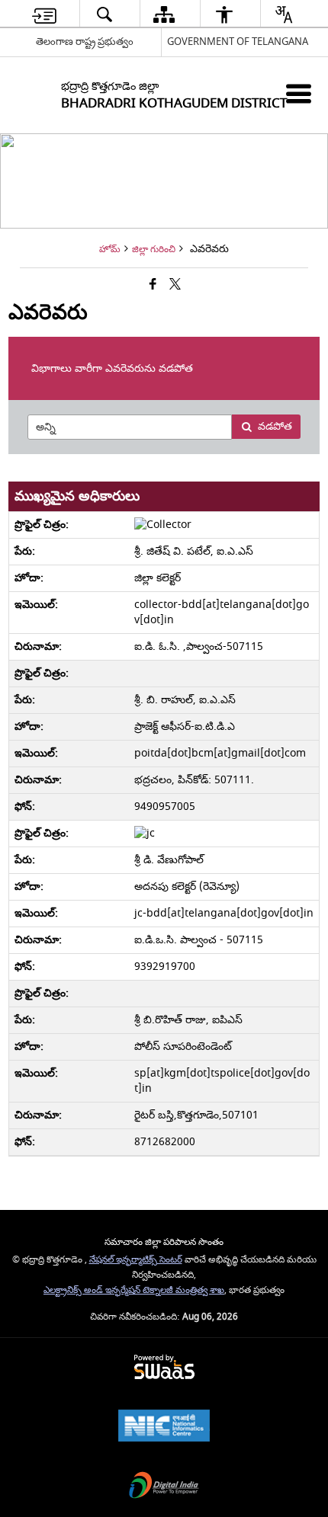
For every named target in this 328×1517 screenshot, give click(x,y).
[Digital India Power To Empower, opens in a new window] (164, 1487)
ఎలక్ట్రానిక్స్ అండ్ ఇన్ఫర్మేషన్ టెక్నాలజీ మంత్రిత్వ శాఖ (133, 1290)
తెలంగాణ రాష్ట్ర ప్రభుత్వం (84, 41)
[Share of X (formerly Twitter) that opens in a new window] (175, 285)
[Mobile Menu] (298, 93)
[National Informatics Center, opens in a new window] (164, 1427)
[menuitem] (44, 14)
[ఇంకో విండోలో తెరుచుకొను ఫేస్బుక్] (152, 285)
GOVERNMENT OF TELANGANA (237, 41)
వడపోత (275, 426)
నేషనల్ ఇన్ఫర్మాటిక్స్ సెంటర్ (135, 1259)
